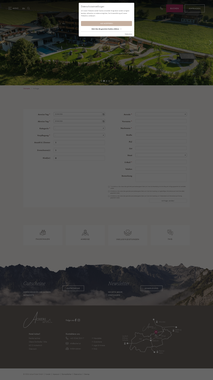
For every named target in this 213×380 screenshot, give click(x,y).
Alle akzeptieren (106, 23)
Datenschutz (128, 34)
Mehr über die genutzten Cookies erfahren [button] (105, 29)
